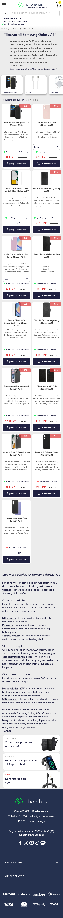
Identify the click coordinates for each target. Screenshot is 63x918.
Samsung (5, 28)
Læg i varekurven (18, 164)
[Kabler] (35, 82)
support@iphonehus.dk (31, 835)
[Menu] (5, 4)
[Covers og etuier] (11, 82)
